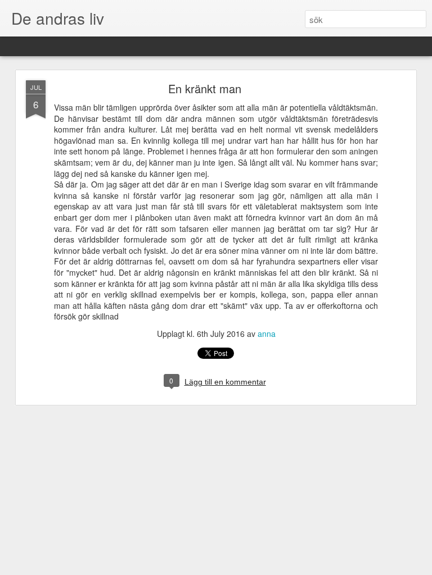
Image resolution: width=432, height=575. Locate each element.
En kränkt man (204, 88)
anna (267, 333)
